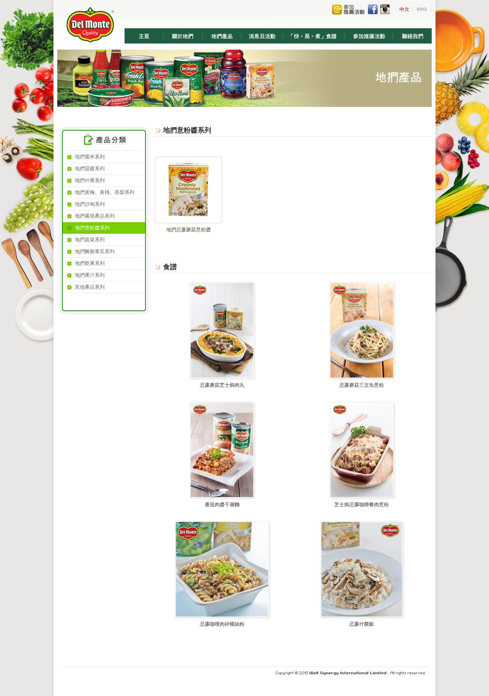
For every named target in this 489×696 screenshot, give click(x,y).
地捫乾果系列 (90, 263)
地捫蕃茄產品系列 (95, 216)
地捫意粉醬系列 (92, 228)
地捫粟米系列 (90, 157)
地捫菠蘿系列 (90, 168)
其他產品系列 (90, 287)
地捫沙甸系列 (90, 204)
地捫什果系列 (90, 180)
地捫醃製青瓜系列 (95, 251)
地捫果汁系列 (90, 275)
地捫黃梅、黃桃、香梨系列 (104, 192)
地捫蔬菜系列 (90, 239)
